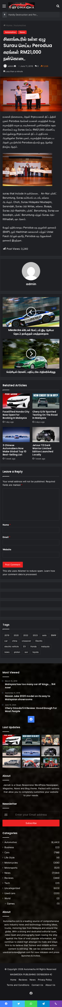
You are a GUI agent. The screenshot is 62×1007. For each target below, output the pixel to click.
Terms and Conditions (18, 985)
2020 (16, 635)
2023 (35, 635)
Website (7, 549)
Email (6, 537)
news (6, 652)
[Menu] (4, 7)
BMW (53, 635)
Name (7, 524)
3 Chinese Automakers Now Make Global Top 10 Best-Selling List (14, 450)
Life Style (9, 857)
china (14, 641)
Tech (7, 883)
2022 (25, 635)
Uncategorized (12, 888)
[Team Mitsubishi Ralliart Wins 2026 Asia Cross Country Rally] (50, 763)
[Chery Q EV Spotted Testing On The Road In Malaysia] (46, 401)
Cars (6, 852)
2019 (6, 635)
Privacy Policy (45, 979)
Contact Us (37, 985)
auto (44, 635)
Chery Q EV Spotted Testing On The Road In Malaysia (45, 415)
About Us (50, 985)
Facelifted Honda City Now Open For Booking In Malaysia (16, 415)
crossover (26, 641)
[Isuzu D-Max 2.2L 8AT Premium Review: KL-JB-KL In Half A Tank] (11, 751)
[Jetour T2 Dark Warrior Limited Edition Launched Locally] (46, 434)
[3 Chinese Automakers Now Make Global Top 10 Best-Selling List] (16, 434)
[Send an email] (15, 66)
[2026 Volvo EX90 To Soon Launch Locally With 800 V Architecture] (11, 763)
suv (26, 652)
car (5, 641)
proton (17, 652)
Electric (39, 641)
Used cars (9, 893)
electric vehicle (11, 646)
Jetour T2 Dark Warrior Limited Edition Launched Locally (42, 450)
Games (11, 903)
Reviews (8, 878)
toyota (36, 652)
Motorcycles (11, 862)
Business (9, 847)
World (7, 898)
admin (10, 66)
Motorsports (10, 867)
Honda (33, 646)
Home (8, 25)
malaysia (45, 646)
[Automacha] (21, 5)
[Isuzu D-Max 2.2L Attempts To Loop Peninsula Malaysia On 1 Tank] (31, 763)
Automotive (20, 25)
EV (24, 646)
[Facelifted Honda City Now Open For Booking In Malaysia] (16, 401)
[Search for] (58, 7)
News (22, 32)
